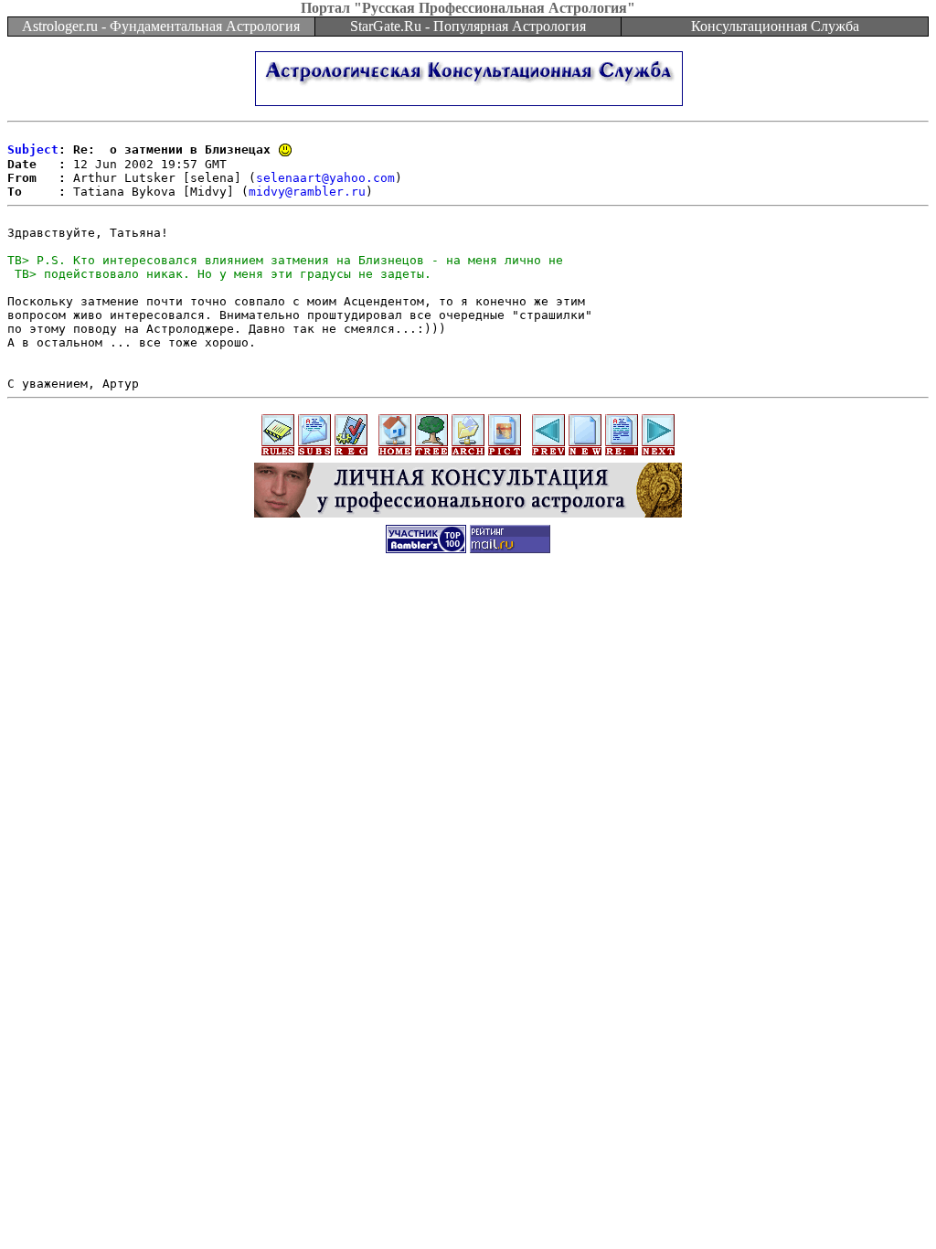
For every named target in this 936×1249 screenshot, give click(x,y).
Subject (32, 149)
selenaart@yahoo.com (325, 178)
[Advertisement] (468, 607)
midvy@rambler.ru (307, 191)
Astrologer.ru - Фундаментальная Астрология (161, 26)
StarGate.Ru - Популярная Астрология (468, 26)
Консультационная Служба (775, 26)
